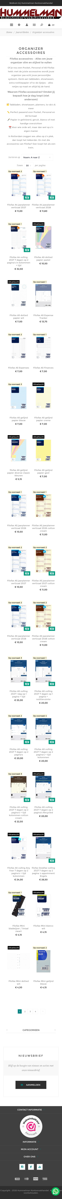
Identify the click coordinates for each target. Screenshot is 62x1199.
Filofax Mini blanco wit (43, 927)
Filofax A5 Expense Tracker (43, 316)
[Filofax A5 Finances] (43, 348)
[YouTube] (40, 1167)
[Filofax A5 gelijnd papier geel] (43, 450)
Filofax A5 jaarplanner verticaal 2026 (18, 527)
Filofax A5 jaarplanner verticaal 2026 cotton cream (43, 528)
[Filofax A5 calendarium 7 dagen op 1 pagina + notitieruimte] (43, 671)
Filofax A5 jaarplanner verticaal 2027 (18, 582)
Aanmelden (33, 1085)
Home (9, 32)
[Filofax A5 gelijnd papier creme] (43, 397)
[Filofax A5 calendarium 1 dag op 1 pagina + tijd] (18, 671)
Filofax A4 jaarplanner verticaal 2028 (43, 206)
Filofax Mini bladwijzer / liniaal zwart (18, 928)
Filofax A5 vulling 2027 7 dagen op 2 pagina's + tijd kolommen (43, 753)
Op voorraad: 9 (15, 774)
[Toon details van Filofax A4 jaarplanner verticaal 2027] (18, 184)
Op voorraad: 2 (15, 171)
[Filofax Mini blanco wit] (43, 906)
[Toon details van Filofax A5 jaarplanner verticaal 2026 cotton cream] (43, 505)
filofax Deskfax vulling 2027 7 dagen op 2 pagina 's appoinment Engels (43, 872)
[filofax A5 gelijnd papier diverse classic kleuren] (18, 450)
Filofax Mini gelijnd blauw (43, 982)
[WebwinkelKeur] (31, 1126)
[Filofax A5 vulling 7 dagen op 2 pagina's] (18, 729)
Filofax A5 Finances (43, 367)
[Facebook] (31, 1167)
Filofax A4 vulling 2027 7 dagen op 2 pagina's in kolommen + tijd (18, 261)
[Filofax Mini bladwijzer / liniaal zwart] (18, 906)
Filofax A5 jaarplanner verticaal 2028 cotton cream (43, 639)
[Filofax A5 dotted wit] (18, 295)
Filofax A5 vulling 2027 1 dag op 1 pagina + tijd (19, 694)
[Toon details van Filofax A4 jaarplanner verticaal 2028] (43, 184)
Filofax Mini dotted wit (19, 982)
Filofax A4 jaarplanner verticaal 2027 (18, 206)
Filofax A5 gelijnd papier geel (43, 471)
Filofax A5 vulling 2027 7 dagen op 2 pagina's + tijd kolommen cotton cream (18, 812)
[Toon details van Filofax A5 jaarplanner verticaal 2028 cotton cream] (43, 616)
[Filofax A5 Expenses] (18, 348)
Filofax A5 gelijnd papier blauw (19, 419)
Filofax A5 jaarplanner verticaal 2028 (18, 637)
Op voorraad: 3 (15, 384)
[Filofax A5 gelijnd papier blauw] (18, 397)
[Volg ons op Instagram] (22, 1167)
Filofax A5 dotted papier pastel (43, 258)
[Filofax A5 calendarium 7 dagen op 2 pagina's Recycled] (43, 787)
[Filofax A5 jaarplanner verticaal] (18, 505)
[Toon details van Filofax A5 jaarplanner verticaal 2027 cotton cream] (43, 561)
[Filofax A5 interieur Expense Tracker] (43, 295)
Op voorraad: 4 (40, 716)
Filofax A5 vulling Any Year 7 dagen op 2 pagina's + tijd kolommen (18, 872)
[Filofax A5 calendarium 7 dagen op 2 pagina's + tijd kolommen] (43, 729)
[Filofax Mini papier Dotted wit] (18, 961)
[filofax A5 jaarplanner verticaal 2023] (18, 561)
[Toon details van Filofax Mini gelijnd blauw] (43, 961)
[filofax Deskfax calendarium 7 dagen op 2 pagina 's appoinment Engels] (43, 848)
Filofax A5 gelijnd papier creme (43, 419)
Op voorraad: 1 (39, 171)
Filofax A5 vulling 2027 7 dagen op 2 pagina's (18, 752)
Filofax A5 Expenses (18, 367)
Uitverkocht (38, 224)
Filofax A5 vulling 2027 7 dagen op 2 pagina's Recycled (43, 810)
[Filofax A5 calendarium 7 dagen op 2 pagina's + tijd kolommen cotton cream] (18, 787)
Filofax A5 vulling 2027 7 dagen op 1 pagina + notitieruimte (43, 695)
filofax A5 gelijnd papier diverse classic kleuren (18, 473)
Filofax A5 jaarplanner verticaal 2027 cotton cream (43, 583)
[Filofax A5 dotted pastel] (43, 237)
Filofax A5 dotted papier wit (19, 316)
